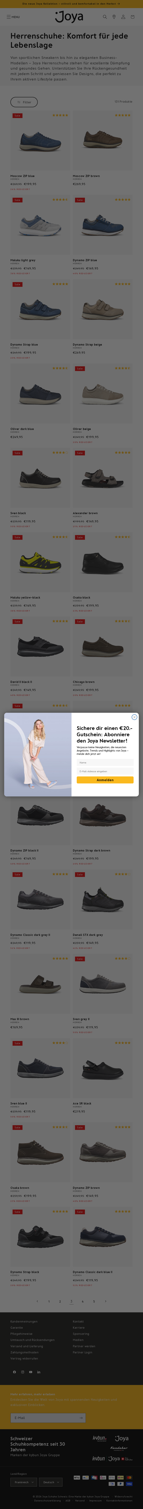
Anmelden (105, 780)
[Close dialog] (134, 717)
